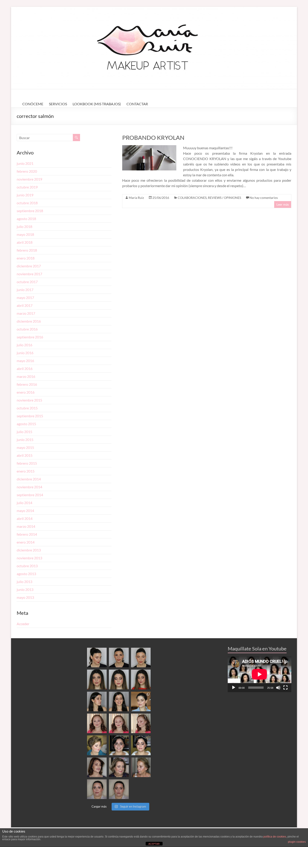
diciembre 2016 (29, 321)
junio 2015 (25, 439)
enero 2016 (25, 392)
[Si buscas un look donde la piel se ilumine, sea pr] (97, 701)
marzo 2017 (26, 313)
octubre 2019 (27, 187)
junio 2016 (25, 353)
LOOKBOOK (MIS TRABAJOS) (97, 104)
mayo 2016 (25, 360)
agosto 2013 (26, 574)
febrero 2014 (27, 534)
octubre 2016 (27, 329)
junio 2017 (25, 289)
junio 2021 (25, 163)
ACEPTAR (154, 843)
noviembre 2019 (29, 179)
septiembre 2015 (30, 416)
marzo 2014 (26, 526)
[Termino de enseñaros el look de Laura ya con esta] (97, 789)
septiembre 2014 (30, 495)
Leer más (282, 204)
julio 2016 (24, 345)
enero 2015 (25, 471)
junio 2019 (25, 195)
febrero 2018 (27, 250)
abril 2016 (24, 368)
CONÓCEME (32, 104)
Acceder (23, 624)
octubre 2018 (27, 203)
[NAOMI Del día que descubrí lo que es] (141, 723)
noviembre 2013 (29, 558)
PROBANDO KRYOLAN (153, 137)
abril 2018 (24, 242)
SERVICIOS (58, 104)
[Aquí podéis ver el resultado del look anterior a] (119, 657)
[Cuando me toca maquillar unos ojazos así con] (97, 679)
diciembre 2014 (29, 479)
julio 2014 (24, 502)
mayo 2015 (25, 447)
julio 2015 (24, 431)
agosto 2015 (26, 424)
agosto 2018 (26, 218)
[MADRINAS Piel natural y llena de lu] (141, 767)
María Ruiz (136, 198)
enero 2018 (25, 258)
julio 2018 (24, 226)
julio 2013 (24, 581)
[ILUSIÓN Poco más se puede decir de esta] (119, 745)
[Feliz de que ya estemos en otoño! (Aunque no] (141, 701)
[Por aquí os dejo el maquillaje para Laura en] (119, 789)
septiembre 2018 (30, 211)
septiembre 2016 (30, 337)
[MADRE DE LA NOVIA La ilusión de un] (119, 767)
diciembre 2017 (29, 266)
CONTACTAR (137, 104)
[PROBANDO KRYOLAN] (149, 147)
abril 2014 (24, 518)
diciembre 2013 (29, 550)
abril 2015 (24, 455)
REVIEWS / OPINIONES (224, 198)
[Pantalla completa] (285, 687)
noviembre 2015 (29, 400)
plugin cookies (297, 841)
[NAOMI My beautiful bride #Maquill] (119, 723)
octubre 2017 (27, 282)
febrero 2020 (27, 171)
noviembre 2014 (29, 487)
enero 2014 (25, 542)
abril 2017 (24, 305)
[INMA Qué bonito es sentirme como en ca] (141, 745)
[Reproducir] (233, 687)
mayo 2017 (25, 297)
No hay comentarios (264, 198)
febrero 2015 (27, 463)
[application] (259, 674)
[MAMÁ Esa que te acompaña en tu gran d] (97, 745)
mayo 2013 (25, 597)
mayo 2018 (25, 234)
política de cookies (274, 836)
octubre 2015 (27, 408)
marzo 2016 (26, 376)
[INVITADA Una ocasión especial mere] (97, 767)
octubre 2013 (27, 566)
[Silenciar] (278, 687)
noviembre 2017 (29, 274)
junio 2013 (25, 589)
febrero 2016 (27, 384)
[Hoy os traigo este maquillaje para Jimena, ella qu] (119, 701)
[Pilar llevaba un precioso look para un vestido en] (141, 657)
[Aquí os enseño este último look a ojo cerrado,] (119, 679)
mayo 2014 (25, 510)
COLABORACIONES (192, 198)
